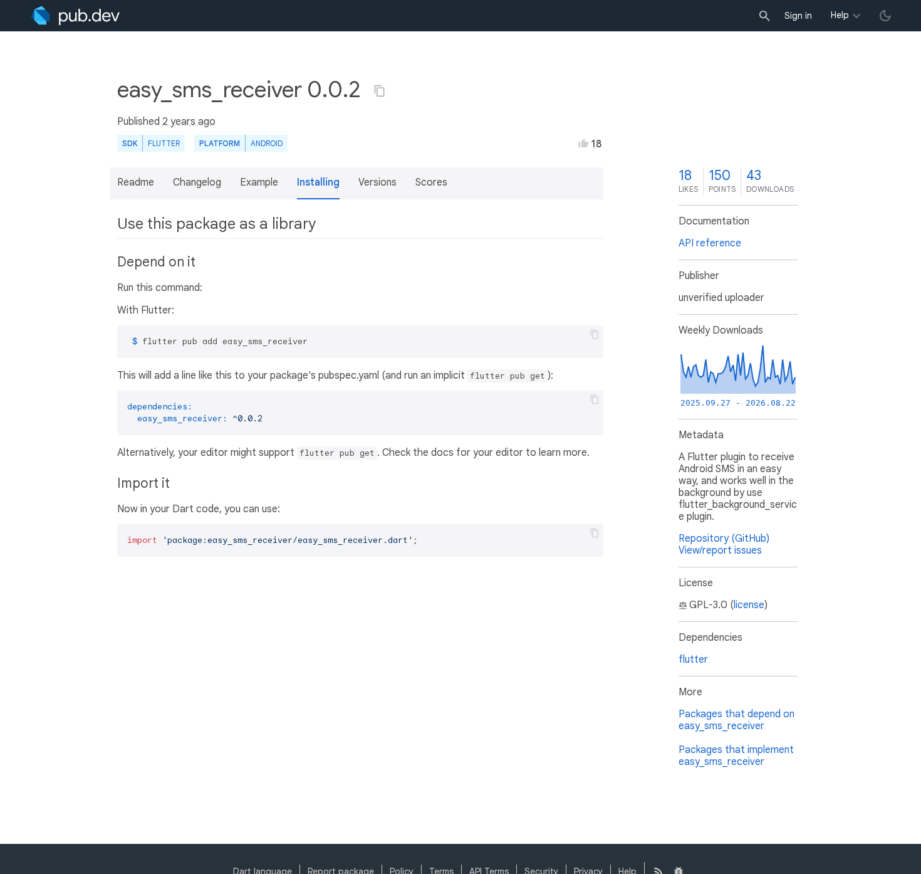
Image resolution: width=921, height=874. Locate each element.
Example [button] (259, 182)
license (749, 605)
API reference (710, 243)
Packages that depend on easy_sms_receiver (736, 720)
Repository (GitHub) (724, 538)
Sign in (798, 15)
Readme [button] (135, 182)
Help (840, 15)
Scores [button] (431, 182)
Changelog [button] (197, 182)
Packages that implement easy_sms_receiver (736, 756)
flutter (693, 659)
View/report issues (720, 550)
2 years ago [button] (189, 121)
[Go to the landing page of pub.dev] (75, 15)
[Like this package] (583, 143)
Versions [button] (377, 182)
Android (267, 143)
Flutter (164, 143)
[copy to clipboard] (594, 334)
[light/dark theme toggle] (885, 15)
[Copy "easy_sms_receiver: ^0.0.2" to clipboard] (379, 91)
